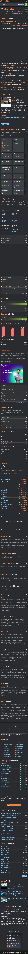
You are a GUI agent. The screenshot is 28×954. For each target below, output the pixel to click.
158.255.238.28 (5, 863)
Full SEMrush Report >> (21, 402)
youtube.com (20, 743)
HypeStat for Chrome (15, 805)
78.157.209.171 (5, 869)
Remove (6, 918)
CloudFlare (6, 145)
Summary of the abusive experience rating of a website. (13, 567)
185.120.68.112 (5, 852)
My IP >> (24, 875)
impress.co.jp (4, 481)
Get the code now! (14, 931)
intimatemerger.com (6, 504)
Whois (14, 701)
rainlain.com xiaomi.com (8, 832)
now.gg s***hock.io (7, 830)
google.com (7, 743)
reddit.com (19, 748)
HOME (13, 1)
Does (14, 595)
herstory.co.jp (5, 512)
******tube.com (5, 764)
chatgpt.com (7, 752)
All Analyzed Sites (6, 952)
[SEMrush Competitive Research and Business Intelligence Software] (8, 350)
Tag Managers (6, 154)
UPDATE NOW (14, 524)
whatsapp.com (20, 756)
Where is (14, 574)
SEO (15, 175)
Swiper (17, 187)
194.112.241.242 (5, 867)
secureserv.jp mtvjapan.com (9, 836)
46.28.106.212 (5, 861)
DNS (14, 683)
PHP (4, 171)
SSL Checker (14, 631)
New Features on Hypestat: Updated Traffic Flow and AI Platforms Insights (15, 893)
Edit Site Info (4, 124)
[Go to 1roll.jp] (15, 9)
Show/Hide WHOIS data (10, 915)
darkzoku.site (4, 784)
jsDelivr (5, 147)
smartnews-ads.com (6, 483)
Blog (12, 952)
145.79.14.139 (4, 847)
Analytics (5, 190)
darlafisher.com (5, 786)
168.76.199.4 (4, 865)
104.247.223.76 (5, 848)
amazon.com (19, 746)
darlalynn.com (5, 769)
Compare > (24, 479)
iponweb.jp (4, 516)
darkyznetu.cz (5, 775)
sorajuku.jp (4, 506)
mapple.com (4, 508)
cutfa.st (3, 788)
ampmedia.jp (4, 487)
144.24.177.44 (5, 856)
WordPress (18, 170)
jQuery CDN (6, 150)
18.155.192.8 (4, 86)
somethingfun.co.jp (6, 489)
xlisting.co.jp (4, 498)
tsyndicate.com (5, 479)
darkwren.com (5, 790)
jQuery (17, 185)
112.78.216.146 (5, 850)
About (20, 952)
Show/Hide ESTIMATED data (11, 910)
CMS (15, 167)
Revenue (14, 536)
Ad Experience (14, 553)
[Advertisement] (14, 46)
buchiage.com (5, 514)
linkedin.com (19, 750)
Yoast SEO (18, 177)
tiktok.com (7, 748)
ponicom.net (4, 485)
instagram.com (20, 744)
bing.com (6, 750)
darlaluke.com (5, 779)
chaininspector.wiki (6, 771)
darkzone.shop (5, 782)
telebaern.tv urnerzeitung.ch (9, 823)
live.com (18, 754)
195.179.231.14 (5, 854)
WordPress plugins (5, 182)
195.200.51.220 (5, 873)
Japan (4, 344)
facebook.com (8, 744)
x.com (5, 746)
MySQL (17, 156)
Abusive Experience (14, 563)
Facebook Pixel (7, 193)
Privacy (16, 952)
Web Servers (5, 161)
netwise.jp (4, 510)
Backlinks (6, 407)
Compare (22, 4)
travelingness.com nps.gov (9, 817)
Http (14, 666)
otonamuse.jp (5, 492)
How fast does (14, 586)
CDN (3, 139)
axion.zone (4, 491)
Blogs (3, 175)
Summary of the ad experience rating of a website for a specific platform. (13, 556)
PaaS (15, 139)
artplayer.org (4, 780)
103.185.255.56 (5, 871)
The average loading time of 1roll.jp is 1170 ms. (13, 589)
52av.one (3, 777)
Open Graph (19, 193)
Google (14, 616)
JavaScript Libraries (17, 182)
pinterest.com (7, 756)
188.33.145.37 (4, 860)
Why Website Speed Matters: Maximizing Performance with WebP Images (16, 886)
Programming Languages (6, 168)
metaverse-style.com (7, 496)
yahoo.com (19, 752)
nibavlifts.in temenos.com (8, 819)
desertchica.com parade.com (10, 821)
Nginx (4, 164)
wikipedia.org (7, 754)
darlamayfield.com (6, 767)
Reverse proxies (19, 161)
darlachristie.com (6, 766)
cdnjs (4, 148)
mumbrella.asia (5, 500)
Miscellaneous (18, 190)
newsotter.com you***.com (9, 828)
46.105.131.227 (5, 858)
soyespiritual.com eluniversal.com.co (11, 813)
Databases (17, 154)
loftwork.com (4, 502)
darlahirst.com (5, 773)
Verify (14, 650)
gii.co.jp (3, 494)
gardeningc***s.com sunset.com (10, 834)
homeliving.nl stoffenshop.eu (9, 815)
